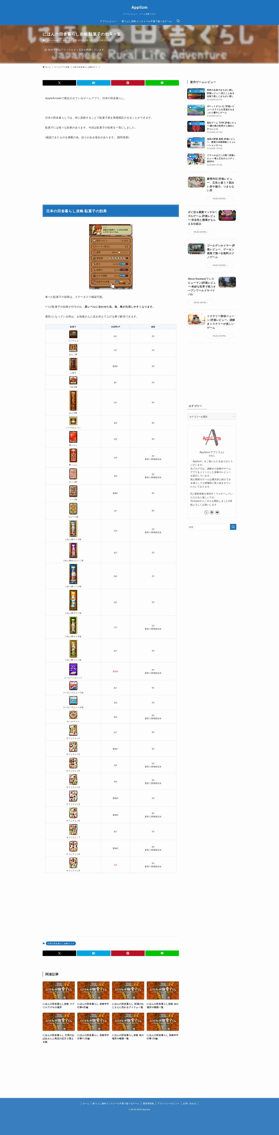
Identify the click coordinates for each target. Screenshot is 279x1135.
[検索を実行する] (233, 527)
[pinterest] (212, 512)
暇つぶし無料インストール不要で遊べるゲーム (116, 1103)
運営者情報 (148, 1103)
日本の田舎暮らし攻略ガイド (59, 40)
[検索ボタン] (178, 21)
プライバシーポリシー (168, 1103)
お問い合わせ (189, 1103)
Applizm (139, 7)
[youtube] (217, 512)
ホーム (86, 1103)
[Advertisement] (146, 905)
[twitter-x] (206, 512)
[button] (59, 83)
